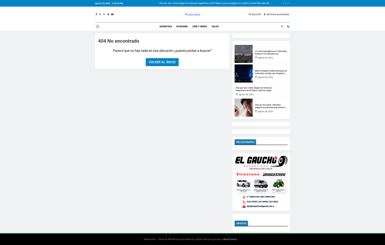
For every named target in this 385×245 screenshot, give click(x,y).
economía (182, 26)
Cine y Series (199, 26)
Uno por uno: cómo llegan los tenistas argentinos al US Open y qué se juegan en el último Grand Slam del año (214, 3)
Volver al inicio (162, 62)
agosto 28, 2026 (265, 57)
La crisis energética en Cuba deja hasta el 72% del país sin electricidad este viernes (271, 52)
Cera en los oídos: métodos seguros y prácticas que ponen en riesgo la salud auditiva (271, 106)
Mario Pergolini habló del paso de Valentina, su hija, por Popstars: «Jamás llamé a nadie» (271, 72)
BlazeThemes (230, 239)
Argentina (165, 26)
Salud (215, 26)
